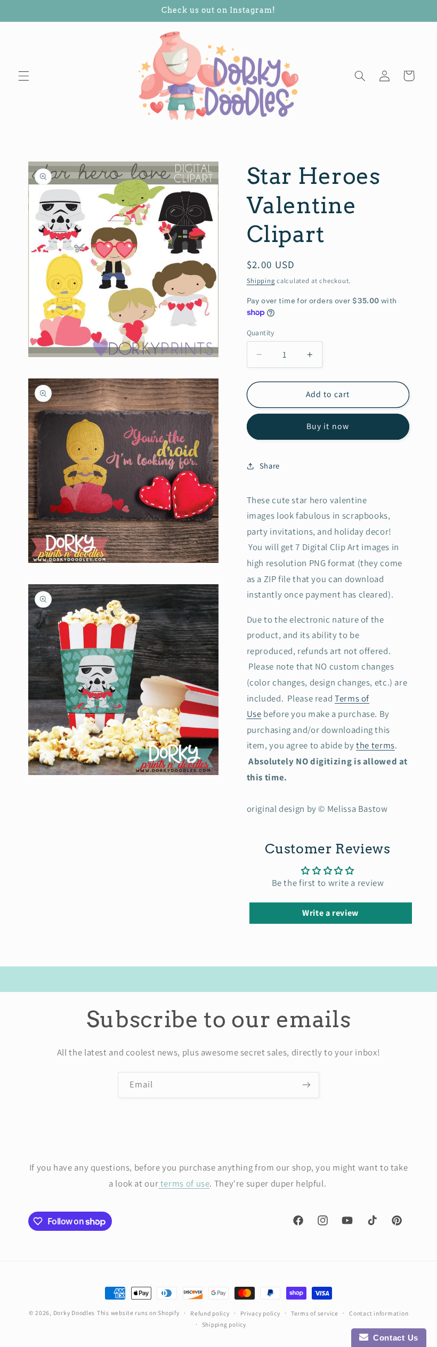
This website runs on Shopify (138, 1313)
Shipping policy (224, 1324)
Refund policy (210, 1313)
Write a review (330, 912)
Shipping (261, 280)
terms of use (183, 1183)
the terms (375, 745)
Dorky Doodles (74, 1313)
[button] (23, 75)
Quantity (260, 332)
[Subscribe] (306, 1085)
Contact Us (393, 1337)
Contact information (378, 1313)
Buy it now (327, 426)
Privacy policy (260, 1313)
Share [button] (270, 466)
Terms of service (314, 1313)
